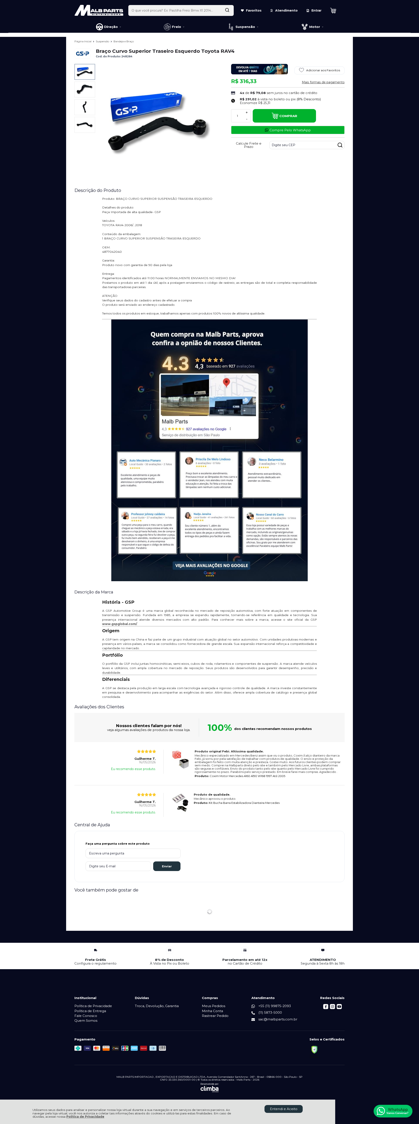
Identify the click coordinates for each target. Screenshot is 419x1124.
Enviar (167, 866)
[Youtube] (339, 1008)
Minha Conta (212, 1011)
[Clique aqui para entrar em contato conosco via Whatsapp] (393, 1111)
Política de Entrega (90, 1011)
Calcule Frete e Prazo (248, 145)
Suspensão (103, 41)
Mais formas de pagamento (323, 82)
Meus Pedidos (213, 1006)
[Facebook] (325, 1008)
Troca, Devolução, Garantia (157, 1006)
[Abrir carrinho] (336, 10)
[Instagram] (332, 1008)
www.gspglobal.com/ (119, 624)
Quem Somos (85, 1020)
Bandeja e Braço (123, 41)
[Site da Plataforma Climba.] (210, 1087)
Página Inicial (83, 41)
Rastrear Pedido (215, 1016)
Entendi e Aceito (283, 1109)
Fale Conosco (85, 1016)
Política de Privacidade (85, 1116)
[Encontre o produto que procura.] (227, 10)
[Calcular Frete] (340, 145)
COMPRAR (288, 116)
